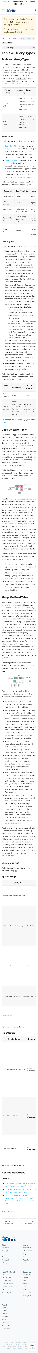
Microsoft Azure (7, 1284)
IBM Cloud (5, 1290)
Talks (24, 1257)
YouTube (25, 1290)
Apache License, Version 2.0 (23, 1344)
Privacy (4, 1320)
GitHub (25, 1284)
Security (5, 1317)
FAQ (24, 1263)
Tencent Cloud (7, 1287)
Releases (5, 1257)
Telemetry (5, 1323)
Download (5, 1260)
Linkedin (26, 1293)
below (4, 422)
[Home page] (4, 38)
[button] (35, 10)
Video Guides (27, 1260)
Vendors (25, 1278)
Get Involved (27, 1275)
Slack (24, 1281)
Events (4, 1308)
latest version (12, 32)
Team (3, 1254)
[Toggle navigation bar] (3, 10)
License (4, 1314)
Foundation (6, 1329)
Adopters (5, 1263)
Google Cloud (6, 1278)
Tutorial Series (28, 1251)
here (9, 1027)
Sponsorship (6, 1326)
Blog (24, 1254)
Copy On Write (11, 146)
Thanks (4, 1311)
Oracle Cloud (6, 1293)
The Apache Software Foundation (24, 1342)
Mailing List (27, 1296)
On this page (8, 48)
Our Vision (5, 1248)
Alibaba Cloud (7, 1281)
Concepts (5, 1251)
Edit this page (9, 1212)
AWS (3, 1275)
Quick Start (27, 1248)
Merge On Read (11, 160)
